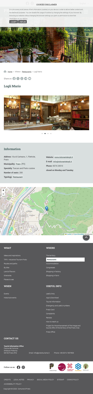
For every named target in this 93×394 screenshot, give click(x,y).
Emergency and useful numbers (58, 305)
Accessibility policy (13, 384)
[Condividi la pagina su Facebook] (14, 78)
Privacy (30, 379)
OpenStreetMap (79, 234)
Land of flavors (9, 271)
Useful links (50, 294)
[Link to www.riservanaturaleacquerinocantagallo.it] (86, 370)
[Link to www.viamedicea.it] (78, 370)
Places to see (9, 279)
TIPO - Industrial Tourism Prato (15, 259)
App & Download (52, 297)
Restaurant (18, 177)
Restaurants (26, 72)
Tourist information (53, 301)
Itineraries (7, 275)
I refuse (22, 22)
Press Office (50, 332)
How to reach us (52, 321)
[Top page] (86, 237)
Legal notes (19, 379)
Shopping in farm (52, 275)
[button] (46, 208)
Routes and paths (10, 263)
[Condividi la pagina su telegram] (25, 78)
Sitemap (60, 379)
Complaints (50, 313)
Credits (7, 379)
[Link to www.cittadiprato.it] (53, 370)
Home (10, 72)
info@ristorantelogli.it (62, 161)
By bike (6, 267)
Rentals (49, 318)
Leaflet (68, 234)
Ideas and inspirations (12, 255)
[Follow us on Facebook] (18, 367)
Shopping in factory (53, 271)
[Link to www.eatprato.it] (62, 370)
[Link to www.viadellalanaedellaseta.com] (70, 370)
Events (6, 294)
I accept (13, 22)
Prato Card (50, 309)
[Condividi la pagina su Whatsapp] (21, 78)
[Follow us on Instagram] (23, 367)
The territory (50, 255)
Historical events (10, 297)
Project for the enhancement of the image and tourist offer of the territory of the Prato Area (63, 326)
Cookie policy (73, 379)
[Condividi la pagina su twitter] (17, 78)
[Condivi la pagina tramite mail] (29, 78)
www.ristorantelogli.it (63, 157)
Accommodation (52, 263)
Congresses (50, 267)
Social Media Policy (45, 379)
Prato (18, 164)
